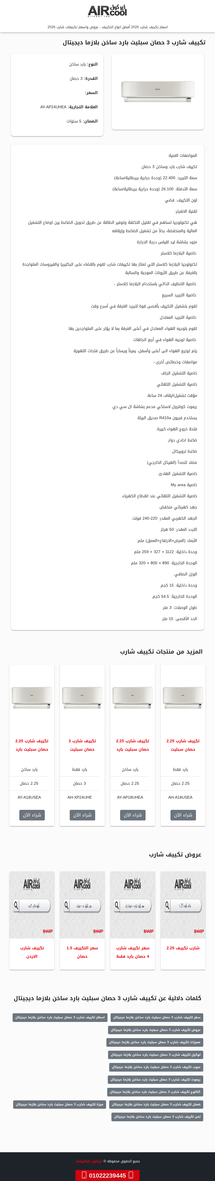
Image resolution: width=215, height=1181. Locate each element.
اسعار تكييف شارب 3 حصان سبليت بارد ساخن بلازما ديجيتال (60, 1017)
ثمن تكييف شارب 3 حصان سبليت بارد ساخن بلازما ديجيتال (157, 1116)
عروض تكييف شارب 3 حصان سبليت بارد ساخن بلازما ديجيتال (155, 1030)
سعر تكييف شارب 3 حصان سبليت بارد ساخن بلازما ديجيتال (156, 1017)
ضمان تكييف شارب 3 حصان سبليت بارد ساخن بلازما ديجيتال (156, 1104)
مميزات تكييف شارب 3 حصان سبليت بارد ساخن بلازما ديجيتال (154, 1042)
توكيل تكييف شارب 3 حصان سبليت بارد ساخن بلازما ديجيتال (155, 1054)
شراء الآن (183, 815)
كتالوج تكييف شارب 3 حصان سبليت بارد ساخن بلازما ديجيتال (155, 1091)
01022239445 (107, 1175)
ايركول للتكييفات (88, 1161)
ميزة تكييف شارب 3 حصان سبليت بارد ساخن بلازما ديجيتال (59, 1104)
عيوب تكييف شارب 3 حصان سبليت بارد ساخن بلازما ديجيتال (156, 1067)
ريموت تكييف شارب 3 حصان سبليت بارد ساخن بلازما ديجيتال (155, 1079)
